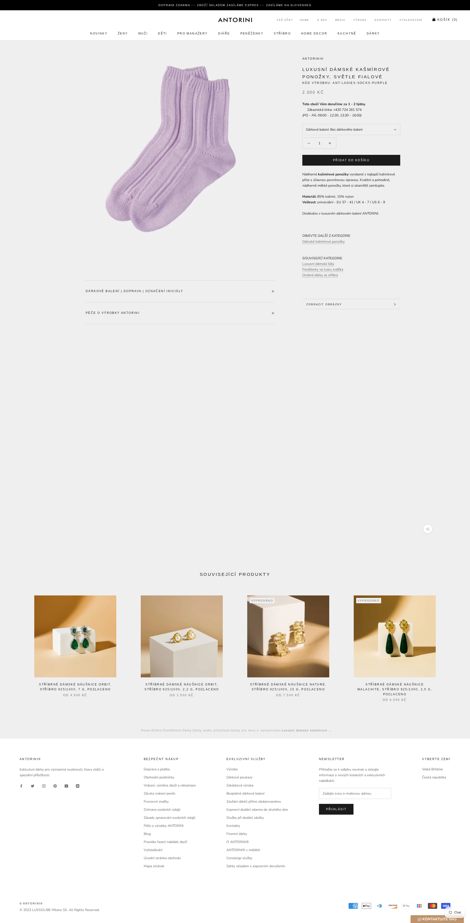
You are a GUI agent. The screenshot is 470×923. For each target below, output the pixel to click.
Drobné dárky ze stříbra (320, 275)
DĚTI (162, 33)
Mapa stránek (154, 866)
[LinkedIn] (77, 785)
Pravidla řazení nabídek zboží (165, 842)
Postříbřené (172, 730)
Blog (147, 834)
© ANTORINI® (31, 903)
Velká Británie (432, 769)
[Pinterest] (55, 785)
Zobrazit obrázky (324, 304)
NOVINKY (98, 33)
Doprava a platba (157, 769)
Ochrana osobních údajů (162, 809)
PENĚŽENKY (252, 33)
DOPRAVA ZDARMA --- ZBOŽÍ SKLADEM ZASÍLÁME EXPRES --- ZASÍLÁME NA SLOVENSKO (235, 5)
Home (304, 20)
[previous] (15, 643)
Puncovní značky (156, 801)
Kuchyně (347, 33)
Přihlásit (336, 809)
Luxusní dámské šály (318, 264)
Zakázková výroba (239, 785)
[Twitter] (32, 785)
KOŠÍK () (447, 20)
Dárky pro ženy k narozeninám (256, 730)
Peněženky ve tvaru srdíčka (322, 269)
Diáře (224, 33)
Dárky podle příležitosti (211, 730)
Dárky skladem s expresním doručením (255, 866)
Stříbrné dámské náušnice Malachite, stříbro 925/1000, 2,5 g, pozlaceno (394, 689)
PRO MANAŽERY (192, 33)
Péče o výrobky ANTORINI (113, 313)
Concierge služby (239, 858)
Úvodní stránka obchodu (162, 858)
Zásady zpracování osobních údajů (169, 817)
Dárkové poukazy (239, 777)
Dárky (373, 33)
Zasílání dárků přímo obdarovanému (253, 801)
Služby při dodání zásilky (245, 817)
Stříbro (282, 33)
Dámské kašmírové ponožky (323, 241)
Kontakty (383, 20)
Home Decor (314, 33)
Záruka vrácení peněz (159, 793)
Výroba (360, 20)
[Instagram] (44, 785)
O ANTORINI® (237, 842)
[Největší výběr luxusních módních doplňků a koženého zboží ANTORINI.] (235, 20)
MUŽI (143, 33)
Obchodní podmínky (159, 777)
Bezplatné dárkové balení (245, 793)
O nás (322, 20)
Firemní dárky (236, 834)
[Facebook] (21, 785)
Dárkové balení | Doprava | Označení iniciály (134, 291)
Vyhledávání (411, 20)
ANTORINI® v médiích (243, 850)
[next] (454, 643)
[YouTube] (66, 785)
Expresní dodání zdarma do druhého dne (257, 809)
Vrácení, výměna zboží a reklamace (170, 785)
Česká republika (434, 777)
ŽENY (123, 33)
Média (340, 20)
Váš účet (285, 20)
